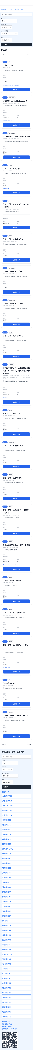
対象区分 (4, 767)
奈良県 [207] (7, 916)
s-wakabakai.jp (8, 120)
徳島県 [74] (6, 1012)
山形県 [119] (7, 983)
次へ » (29, 55)
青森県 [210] (7, 911)
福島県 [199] (7, 935)
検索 (6, 787)
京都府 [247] (7, 892)
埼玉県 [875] (7, 825)
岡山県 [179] (7, 940)
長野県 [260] (7, 873)
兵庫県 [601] (7, 834)
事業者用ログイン (7, 1024)
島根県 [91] (6, 997)
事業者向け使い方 (7, 1026)
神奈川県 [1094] (8, 805)
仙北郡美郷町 (12, 268)
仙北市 (10, 62)
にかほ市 (11, 712)
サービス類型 (5, 773)
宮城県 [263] (7, 868)
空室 (3, 779)
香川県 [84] (6, 1002)
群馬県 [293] (7, 853)
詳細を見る (16, 89)
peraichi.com (7, 667)
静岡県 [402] (7, 839)
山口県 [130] (7, 973)
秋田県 (5, 62)
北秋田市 (11, 364)
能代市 (10, 541)
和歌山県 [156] (7, 954)
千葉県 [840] (7, 829)
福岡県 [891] (7, 820)
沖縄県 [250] (7, 882)
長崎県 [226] (7, 901)
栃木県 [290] (7, 858)
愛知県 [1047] (7, 810)
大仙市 (10, 165)
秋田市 (10, 201)
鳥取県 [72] (6, 1016)
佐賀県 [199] (7, 930)
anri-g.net (6, 188)
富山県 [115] (7, 988)
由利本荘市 (11, 97)
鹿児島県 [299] (7, 849)
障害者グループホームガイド (13, 752)
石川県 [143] (7, 964)
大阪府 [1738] (7, 796)
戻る (21, 10)
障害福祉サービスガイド (9, 1029)
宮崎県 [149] (7, 959)
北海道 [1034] (7, 815)
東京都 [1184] (7, 801)
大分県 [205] (7, 921)
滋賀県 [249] (7, 887)
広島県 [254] (7, 877)
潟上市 (10, 332)
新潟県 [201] (7, 925)
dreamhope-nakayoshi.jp (10, 564)
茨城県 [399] (7, 844)
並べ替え (4, 760)
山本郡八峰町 (12, 133)
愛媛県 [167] (7, 949)
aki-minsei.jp (7, 397)
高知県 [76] (6, 1007)
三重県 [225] (7, 906)
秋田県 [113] (7, 992)
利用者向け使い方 (7, 1022)
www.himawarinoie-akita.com (11, 85)
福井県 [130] (7, 969)
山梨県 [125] (7, 978)
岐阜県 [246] (7, 897)
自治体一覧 (5, 792)
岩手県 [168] (7, 945)
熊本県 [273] (7, 863)
